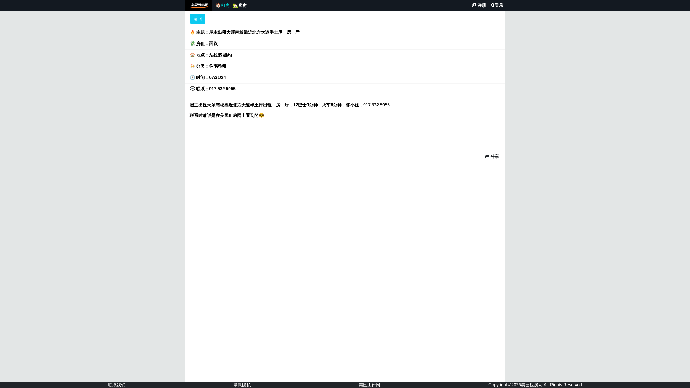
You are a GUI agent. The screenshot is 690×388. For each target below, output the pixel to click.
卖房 (240, 5)
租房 (223, 5)
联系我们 (116, 385)
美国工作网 (369, 385)
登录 (498, 5)
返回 (197, 18)
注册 (481, 5)
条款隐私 (242, 385)
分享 (494, 156)
